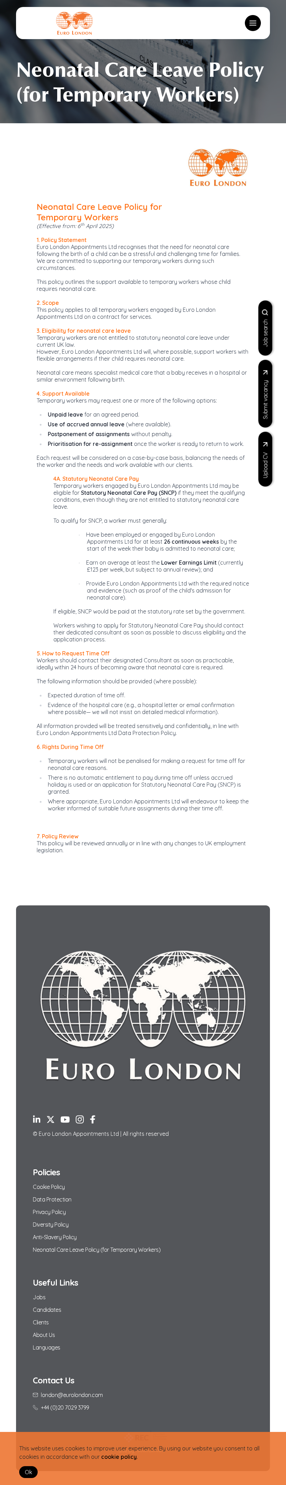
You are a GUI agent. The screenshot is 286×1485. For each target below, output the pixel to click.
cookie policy (119, 1456)
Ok (28, 1472)
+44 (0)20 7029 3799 (65, 1407)
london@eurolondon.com (72, 1394)
